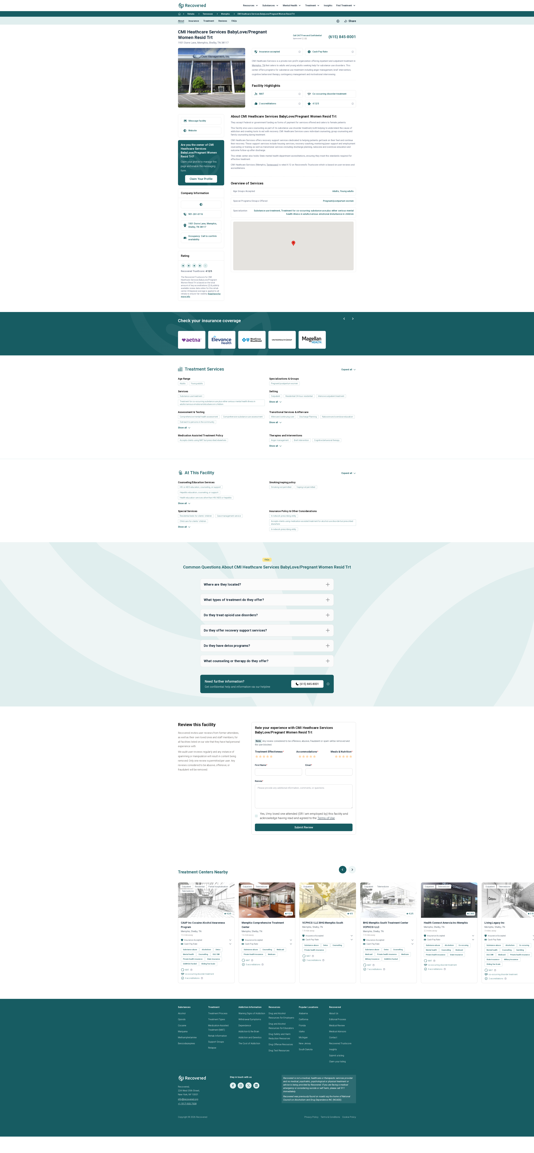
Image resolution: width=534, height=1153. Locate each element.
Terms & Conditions (330, 1117)
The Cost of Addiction (249, 1043)
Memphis (225, 14)
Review (258, 781)
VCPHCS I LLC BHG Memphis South (322, 922)
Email (308, 765)
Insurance (194, 21)
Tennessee (208, 14)
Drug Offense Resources (281, 1044)
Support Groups (216, 1041)
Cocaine (182, 1025)
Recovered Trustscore (340, 1043)
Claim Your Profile (201, 179)
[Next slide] (352, 318)
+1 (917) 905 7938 (187, 1103)
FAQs (234, 21)
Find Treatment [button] (344, 5)
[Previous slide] (344, 318)
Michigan (303, 1037)
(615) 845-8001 (309, 684)
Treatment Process (217, 1013)
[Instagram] (241, 1085)
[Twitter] (248, 1085)
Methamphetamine (187, 1037)
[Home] (179, 14)
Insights (333, 1049)
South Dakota (305, 1049)
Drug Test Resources (279, 1050)
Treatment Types (216, 1019)
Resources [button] (248, 5)
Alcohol (182, 1013)
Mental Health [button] (290, 5)
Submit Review (303, 827)
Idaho (302, 1031)
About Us (333, 1013)
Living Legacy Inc (494, 922)
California (303, 1019)
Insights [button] (328, 5)
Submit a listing (336, 1055)
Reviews (222, 21)
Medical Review (337, 1025)
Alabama (303, 1013)
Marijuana (182, 1031)
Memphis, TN (258, 65)
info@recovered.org (188, 1099)
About (181, 21)
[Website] (201, 204)
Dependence (244, 1025)
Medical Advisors (337, 1031)
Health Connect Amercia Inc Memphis (446, 922)
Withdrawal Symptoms (249, 1019)
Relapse (212, 1047)
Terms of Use (326, 818)
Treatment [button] (310, 5)
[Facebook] (233, 1085)
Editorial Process (337, 1019)
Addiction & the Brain (248, 1031)
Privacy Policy (311, 1117)
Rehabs (190, 14)
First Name (260, 765)
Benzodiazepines (186, 1043)
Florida (302, 1025)
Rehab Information (217, 1035)
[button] (303, 39)
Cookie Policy (349, 1117)
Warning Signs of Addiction (251, 1013)
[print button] (338, 21)
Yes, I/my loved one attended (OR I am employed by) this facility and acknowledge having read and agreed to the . (304, 816)
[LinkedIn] (256, 1085)
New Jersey (305, 1043)
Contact (333, 1037)
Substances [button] (268, 5)
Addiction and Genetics (250, 1037)
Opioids (182, 1019)
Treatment (208, 21)
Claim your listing (337, 1061)
